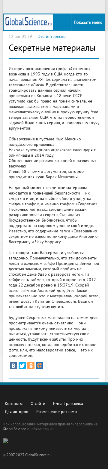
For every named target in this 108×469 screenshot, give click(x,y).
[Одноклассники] (30, 365)
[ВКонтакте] (13, 365)
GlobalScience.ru (17, 429)
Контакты (13, 403)
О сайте (38, 403)
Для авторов (16, 412)
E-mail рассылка (68, 403)
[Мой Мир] (39, 365)
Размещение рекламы (56, 412)
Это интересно (52, 36)
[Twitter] (22, 365)
